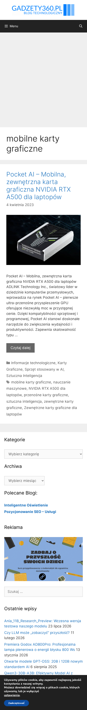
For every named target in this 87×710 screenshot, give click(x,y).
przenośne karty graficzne (46, 395)
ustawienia (12, 695)
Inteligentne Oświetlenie (26, 505)
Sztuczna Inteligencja (24, 376)
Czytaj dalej (20, 348)
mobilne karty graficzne (31, 382)
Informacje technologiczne (33, 363)
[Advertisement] (43, 78)
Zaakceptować (16, 703)
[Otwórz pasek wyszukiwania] (81, 26)
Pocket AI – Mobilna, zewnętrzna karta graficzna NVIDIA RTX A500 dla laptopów (38, 185)
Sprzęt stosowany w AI (44, 369)
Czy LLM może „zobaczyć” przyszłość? (37, 633)
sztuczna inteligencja (24, 401)
